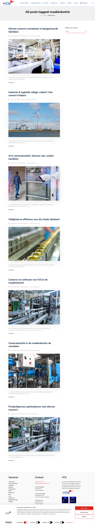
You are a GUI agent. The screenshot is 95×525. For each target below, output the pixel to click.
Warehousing (12, 489)
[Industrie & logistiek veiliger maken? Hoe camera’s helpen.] (34, 121)
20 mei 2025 (13, 163)
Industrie (11, 487)
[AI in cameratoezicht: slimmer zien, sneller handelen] (34, 185)
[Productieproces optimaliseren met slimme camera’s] (34, 436)
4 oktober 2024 (14, 414)
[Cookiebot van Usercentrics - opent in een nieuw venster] (8, 522)
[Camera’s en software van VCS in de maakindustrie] (34, 309)
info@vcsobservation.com (44, 483)
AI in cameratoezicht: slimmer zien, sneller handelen (31, 157)
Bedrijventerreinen (13, 500)
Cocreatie (62, 3)
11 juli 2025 (13, 99)
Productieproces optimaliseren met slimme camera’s (31, 408)
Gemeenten (11, 481)
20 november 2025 (14, 36)
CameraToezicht (24, 3)
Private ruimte (25, 36)
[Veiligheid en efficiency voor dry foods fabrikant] (34, 245)
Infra (10, 494)
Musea (10, 491)
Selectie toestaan (84, 512)
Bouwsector (12, 492)
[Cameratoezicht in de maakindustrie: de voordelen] (34, 372)
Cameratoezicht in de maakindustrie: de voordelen (29, 345)
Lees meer (11, 82)
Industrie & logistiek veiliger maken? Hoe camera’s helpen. (30, 94)
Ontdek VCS (54, 3)
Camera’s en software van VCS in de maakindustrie (28, 281)
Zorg (10, 496)
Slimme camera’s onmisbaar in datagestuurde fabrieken (33, 30)
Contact (76, 3)
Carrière (69, 3)
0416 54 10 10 (40, 481)
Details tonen (69, 522)
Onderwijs (11, 485)
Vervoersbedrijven (13, 483)
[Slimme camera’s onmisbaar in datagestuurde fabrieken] (34, 58)
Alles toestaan (84, 508)
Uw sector (45, 3)
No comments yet (36, 36)
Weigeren (84, 516)
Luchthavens (12, 498)
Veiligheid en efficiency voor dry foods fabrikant (34, 219)
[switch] (38, 522)
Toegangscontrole (35, 3)
